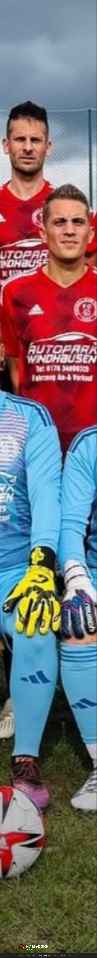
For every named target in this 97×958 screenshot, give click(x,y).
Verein (34, 955)
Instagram (63, 955)
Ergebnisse (28, 955)
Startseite (21, 955)
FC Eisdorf (37, 946)
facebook (56, 955)
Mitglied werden (47, 955)
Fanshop (69, 955)
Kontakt (40, 955)
